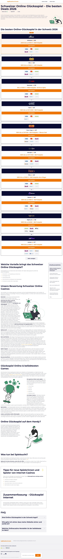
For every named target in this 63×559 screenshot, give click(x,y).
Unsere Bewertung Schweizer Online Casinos (55, 274)
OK (38, 555)
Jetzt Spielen (31, 45)
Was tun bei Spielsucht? (55, 285)
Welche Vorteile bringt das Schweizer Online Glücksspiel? (55, 269)
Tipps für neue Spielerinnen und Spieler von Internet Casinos (55, 289)
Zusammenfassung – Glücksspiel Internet (54, 294)
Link (27, 459)
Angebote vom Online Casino (15, 374)
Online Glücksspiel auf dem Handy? (54, 282)
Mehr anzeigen (31, 258)
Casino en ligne (44, 1)
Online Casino (52, 1)
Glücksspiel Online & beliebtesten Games (54, 278)
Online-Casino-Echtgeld (26, 344)
